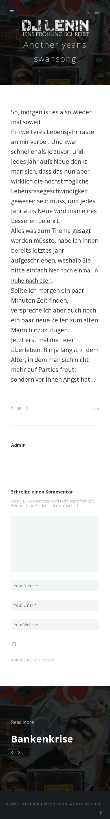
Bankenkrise (42, 738)
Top (95, 407)
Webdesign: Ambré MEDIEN (72, 803)
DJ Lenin (31, 803)
